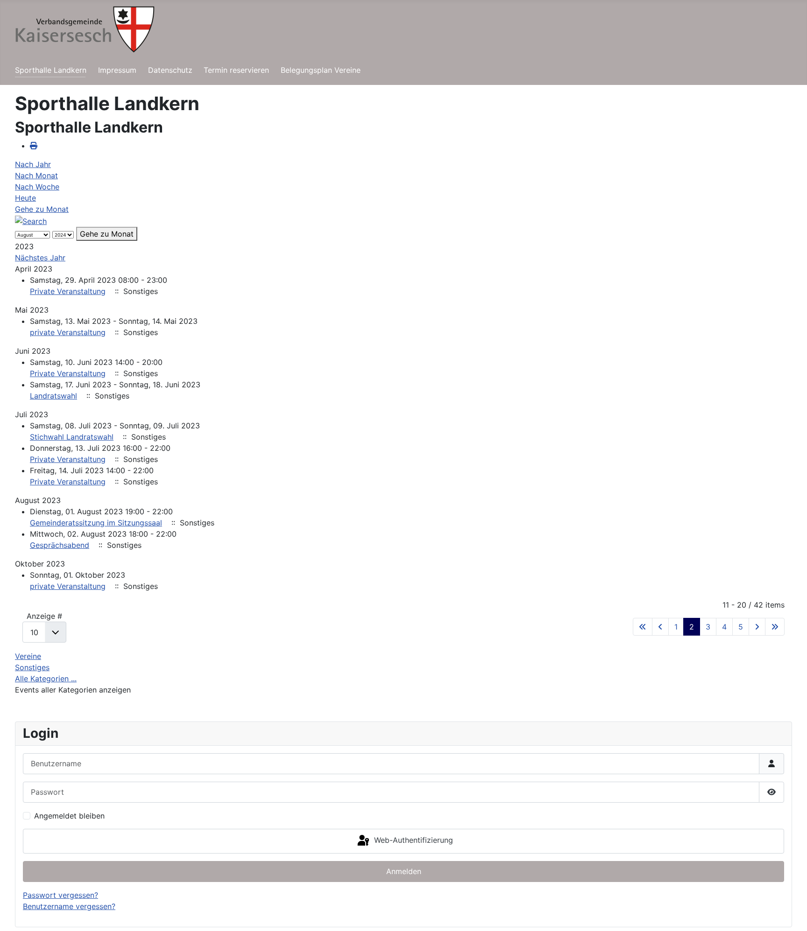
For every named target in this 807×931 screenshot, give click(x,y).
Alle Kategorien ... (46, 678)
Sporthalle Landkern (50, 70)
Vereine (28, 656)
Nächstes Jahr (40, 257)
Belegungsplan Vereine (321, 70)
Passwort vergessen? (60, 895)
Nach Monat (36, 175)
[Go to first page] (642, 627)
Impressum (117, 70)
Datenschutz (170, 70)
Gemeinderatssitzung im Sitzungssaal (96, 522)
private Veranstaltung (68, 332)
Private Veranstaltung (68, 291)
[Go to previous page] (660, 627)
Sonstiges (32, 667)
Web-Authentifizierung (412, 840)
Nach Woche (37, 186)
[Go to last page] (775, 627)
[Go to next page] (757, 627)
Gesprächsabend (59, 545)
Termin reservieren (236, 70)
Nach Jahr (33, 164)
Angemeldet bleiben (69, 815)
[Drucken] (33, 145)
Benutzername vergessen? (69, 906)
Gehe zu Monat (42, 209)
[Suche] (31, 220)
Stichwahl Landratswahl (71, 436)
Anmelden (403, 871)
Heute (25, 198)
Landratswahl (53, 395)
